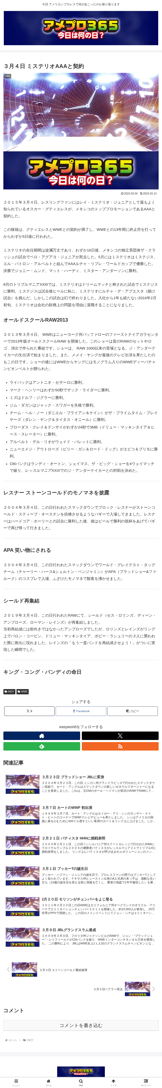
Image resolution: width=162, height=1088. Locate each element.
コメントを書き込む (81, 1025)
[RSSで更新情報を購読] (120, 746)
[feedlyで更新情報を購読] (41, 746)
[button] (132, 711)
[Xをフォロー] (120, 736)
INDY (11, 691)
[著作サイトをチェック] (41, 736)
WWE (24, 691)
